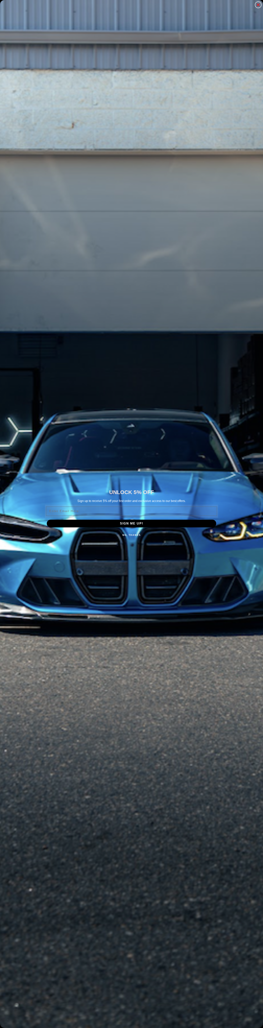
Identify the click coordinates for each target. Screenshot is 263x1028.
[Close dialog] (258, 5)
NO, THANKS (131, 535)
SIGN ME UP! (131, 523)
